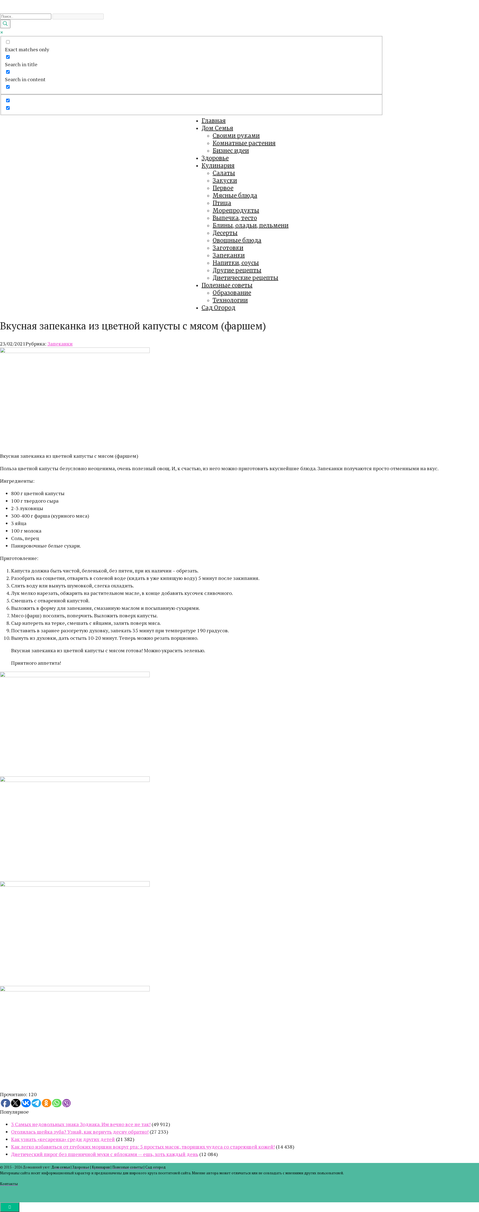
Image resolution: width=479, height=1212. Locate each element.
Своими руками (236, 135)
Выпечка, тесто (235, 217)
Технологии (230, 300)
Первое (223, 188)
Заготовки (228, 247)
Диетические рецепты (245, 277)
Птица (222, 203)
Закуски (225, 180)
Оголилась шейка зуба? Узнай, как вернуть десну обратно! (80, 1131)
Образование (232, 292)
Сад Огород (218, 307)
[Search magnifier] (5, 24)
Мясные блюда (235, 195)
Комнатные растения (244, 143)
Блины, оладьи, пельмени (251, 225)
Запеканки (229, 255)
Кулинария (218, 165)
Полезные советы (227, 285)
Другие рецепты (237, 270)
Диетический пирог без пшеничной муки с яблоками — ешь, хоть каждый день (104, 1154)
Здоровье (215, 158)
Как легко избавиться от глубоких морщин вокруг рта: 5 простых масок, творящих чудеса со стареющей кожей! (143, 1146)
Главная (214, 120)
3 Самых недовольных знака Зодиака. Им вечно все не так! (81, 1124)
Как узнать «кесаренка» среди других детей (63, 1139)
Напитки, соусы (236, 262)
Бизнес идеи (231, 150)
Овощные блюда (237, 240)
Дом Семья (217, 128)
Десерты (225, 232)
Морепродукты (236, 210)
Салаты (224, 173)
